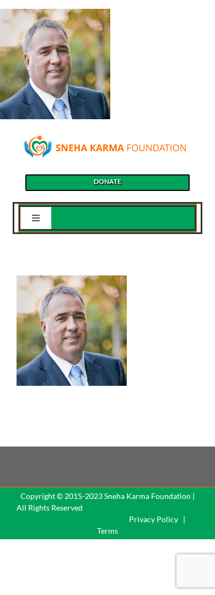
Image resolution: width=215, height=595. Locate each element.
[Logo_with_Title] (104, 137)
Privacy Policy (153, 519)
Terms (107, 530)
